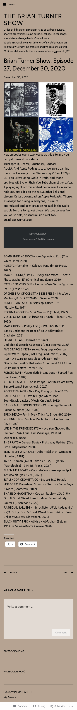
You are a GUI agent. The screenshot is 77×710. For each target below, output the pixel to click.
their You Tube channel (44, 182)
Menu (12, 4)
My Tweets (10, 697)
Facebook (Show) (14, 671)
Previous (10, 572)
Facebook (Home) (14, 651)
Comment (61, 632)
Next (53, 572)
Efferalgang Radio (26, 177)
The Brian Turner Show (33, 19)
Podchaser (37, 163)
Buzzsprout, (12, 163)
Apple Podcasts (30, 168)
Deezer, (25, 163)
